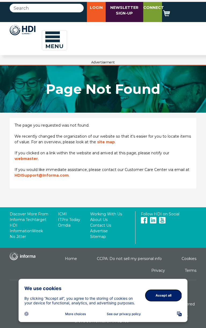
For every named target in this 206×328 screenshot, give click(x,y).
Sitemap (98, 236)
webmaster (26, 158)
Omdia (64, 225)
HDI (13, 225)
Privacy (158, 270)
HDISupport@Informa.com (41, 175)
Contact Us (100, 225)
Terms (190, 270)
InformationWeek (26, 231)
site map (106, 142)
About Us (99, 219)
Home (71, 258)
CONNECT (153, 7)
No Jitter (18, 236)
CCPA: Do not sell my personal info (129, 258)
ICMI (62, 214)
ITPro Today (69, 219)
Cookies (189, 258)
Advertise (99, 231)
